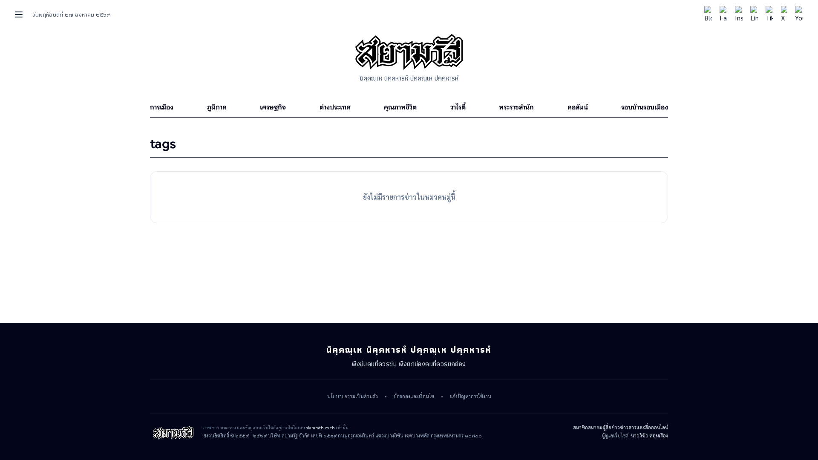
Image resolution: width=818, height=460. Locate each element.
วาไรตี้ (458, 107)
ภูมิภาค (217, 107)
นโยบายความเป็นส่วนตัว (352, 397)
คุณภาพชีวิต (400, 107)
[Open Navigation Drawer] (18, 14)
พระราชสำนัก (516, 107)
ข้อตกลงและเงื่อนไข (414, 397)
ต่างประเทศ (335, 107)
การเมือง (161, 107)
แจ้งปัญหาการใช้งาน (470, 397)
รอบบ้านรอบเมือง (644, 107)
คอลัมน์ (577, 107)
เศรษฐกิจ (273, 107)
